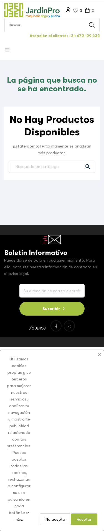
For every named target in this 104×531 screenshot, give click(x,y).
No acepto (55, 519)
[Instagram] (69, 325)
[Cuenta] (68, 10)
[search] (91, 25)
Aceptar (84, 519)
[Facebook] (56, 325)
